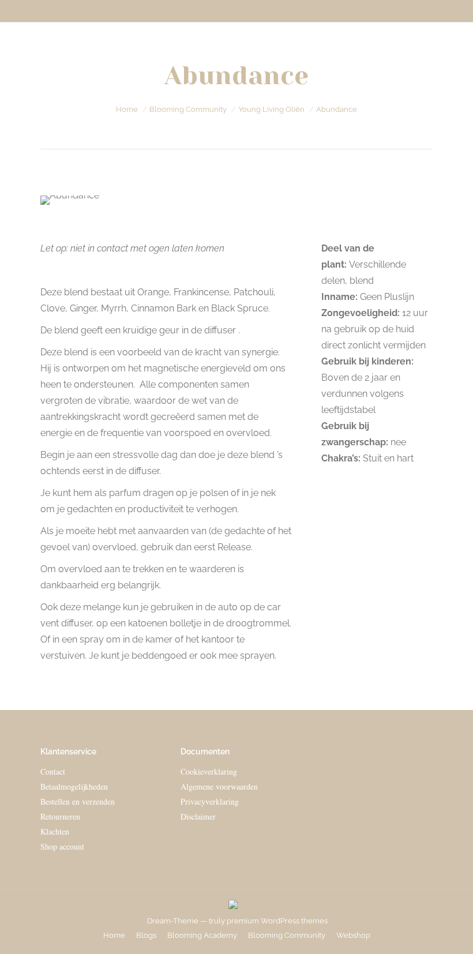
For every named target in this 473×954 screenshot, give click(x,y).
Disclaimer (198, 816)
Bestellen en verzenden (77, 801)
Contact (52, 771)
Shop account (62, 846)
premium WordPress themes (277, 921)
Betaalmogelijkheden (74, 786)
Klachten (54, 831)
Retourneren (60, 816)
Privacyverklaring (210, 801)
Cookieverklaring (209, 771)
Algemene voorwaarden (219, 786)
